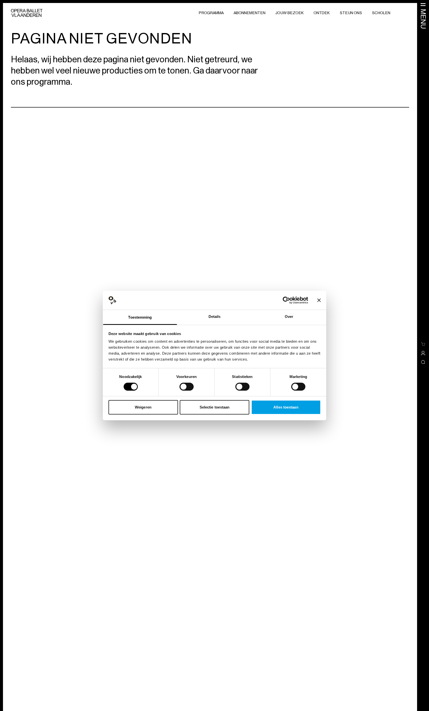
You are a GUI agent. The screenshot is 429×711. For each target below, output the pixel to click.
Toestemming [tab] (140, 317)
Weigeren (143, 407)
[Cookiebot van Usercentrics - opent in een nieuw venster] (286, 300)
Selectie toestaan (215, 407)
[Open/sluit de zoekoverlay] (423, 362)
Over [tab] (289, 316)
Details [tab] (215, 316)
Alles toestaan (285, 407)
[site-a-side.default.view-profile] (423, 353)
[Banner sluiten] (319, 300)
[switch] (186, 387)
